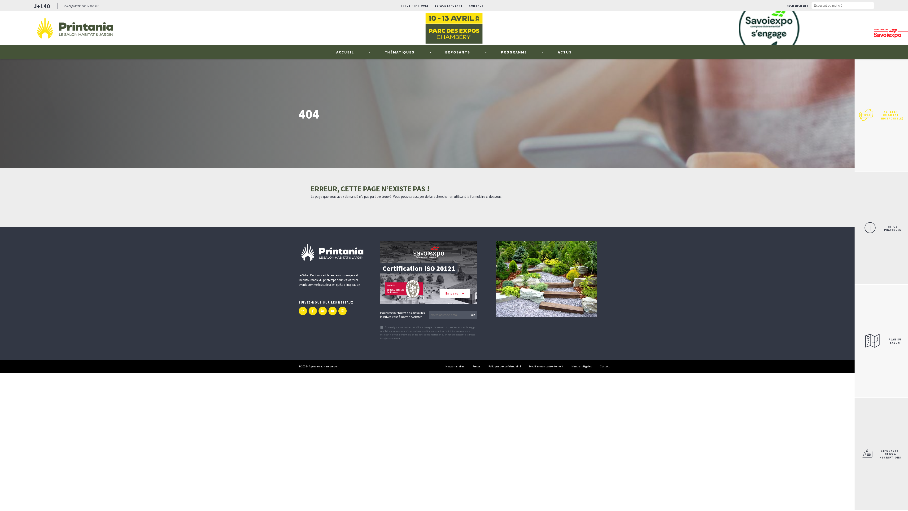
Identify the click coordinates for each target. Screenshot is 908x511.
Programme (514, 52)
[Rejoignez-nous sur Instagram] (342, 311)
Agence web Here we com (324, 366)
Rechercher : (797, 5)
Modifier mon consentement (546, 366)
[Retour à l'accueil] (75, 28)
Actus (565, 52)
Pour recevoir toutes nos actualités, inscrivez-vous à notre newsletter (403, 315)
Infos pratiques (415, 5)
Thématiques (400, 52)
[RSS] (303, 311)
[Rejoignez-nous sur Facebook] (313, 311)
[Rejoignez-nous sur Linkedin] (323, 311)
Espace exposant (449, 5)
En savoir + (454, 293)
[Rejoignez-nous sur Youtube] (332, 311)
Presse (476, 366)
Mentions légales (582, 366)
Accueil (345, 52)
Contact (476, 5)
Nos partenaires (454, 366)
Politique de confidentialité (505, 366)
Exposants (457, 52)
